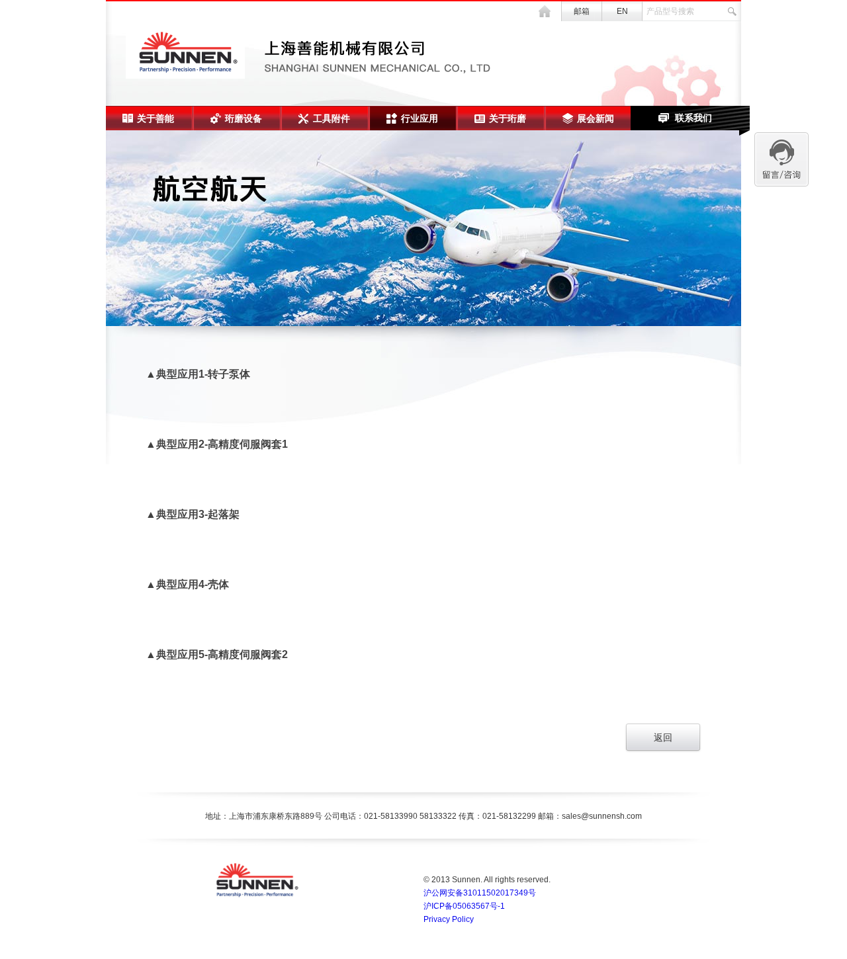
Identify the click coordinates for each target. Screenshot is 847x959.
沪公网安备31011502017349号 (480, 892)
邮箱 (582, 11)
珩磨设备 (243, 118)
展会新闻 (595, 118)
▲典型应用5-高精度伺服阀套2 (217, 654)
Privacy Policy (449, 919)
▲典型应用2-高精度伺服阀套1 (217, 444)
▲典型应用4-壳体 (187, 584)
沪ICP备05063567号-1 (464, 906)
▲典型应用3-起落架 (193, 514)
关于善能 (155, 118)
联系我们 (693, 117)
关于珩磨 (507, 118)
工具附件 (331, 118)
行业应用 (419, 118)
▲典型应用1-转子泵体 (198, 374)
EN (622, 11)
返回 (663, 737)
